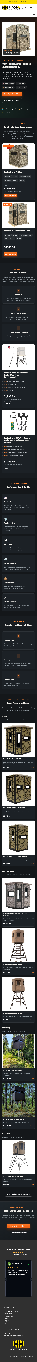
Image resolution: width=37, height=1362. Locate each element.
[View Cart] (31, 7)
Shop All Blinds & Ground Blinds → (18, 1194)
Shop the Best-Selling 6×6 (19, 1226)
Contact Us (7, 1333)
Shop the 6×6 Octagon (11, 100)
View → (7, 403)
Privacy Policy (8, 1313)
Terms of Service (8, 1315)
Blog (5, 1323)
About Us (6, 1320)
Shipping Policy (8, 1316)
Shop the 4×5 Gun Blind (12, 94)
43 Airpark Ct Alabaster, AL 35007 (13, 1335)
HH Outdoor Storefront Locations (13, 1311)
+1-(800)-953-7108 (23, 1)
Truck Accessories (9, 1322)
